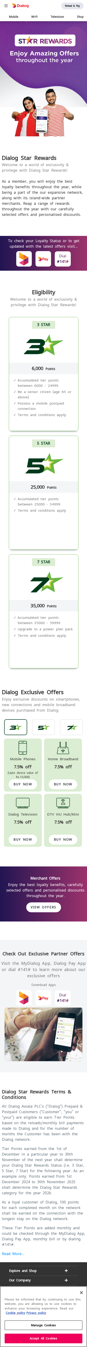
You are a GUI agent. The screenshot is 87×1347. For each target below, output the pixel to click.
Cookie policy (15, 1313)
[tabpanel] (43, 78)
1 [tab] (45, 130)
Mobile (13, 17)
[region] (43, 1316)
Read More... (13, 1253)
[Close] (81, 1293)
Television (57, 17)
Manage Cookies (43, 1325)
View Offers (43, 907)
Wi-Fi (34, 17)
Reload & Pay (72, 5)
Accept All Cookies (43, 1338)
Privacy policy (36, 1313)
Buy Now (22, 784)
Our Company (20, 1280)
